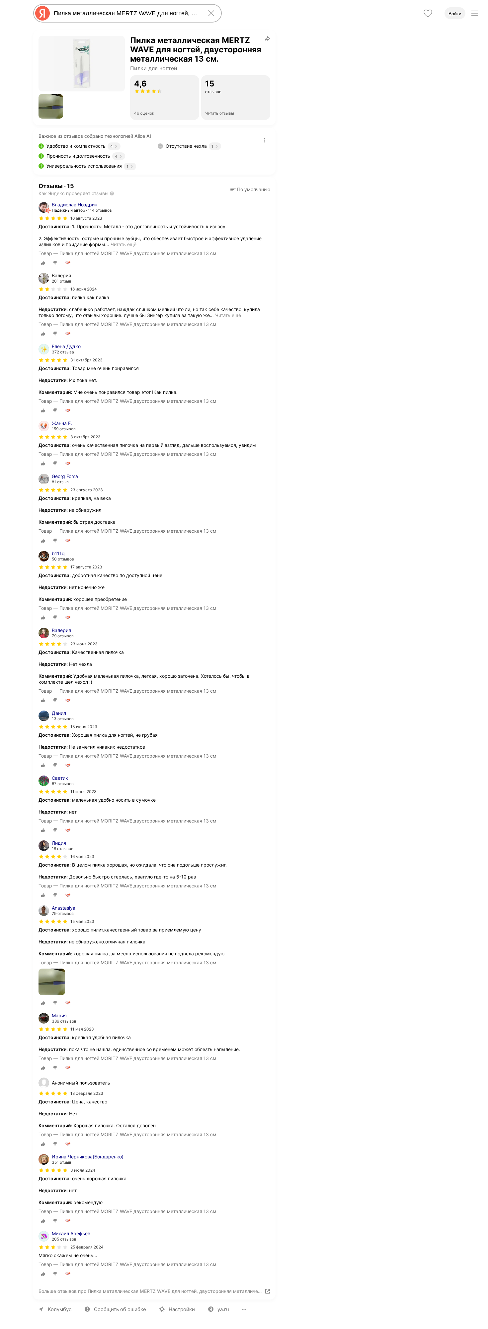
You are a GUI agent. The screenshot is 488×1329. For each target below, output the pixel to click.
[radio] (43, 262)
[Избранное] (428, 13)
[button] (51, 106)
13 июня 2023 (83, 726)
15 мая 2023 (82, 921)
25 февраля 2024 (87, 1247)
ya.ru (223, 1309)
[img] (53, 218)
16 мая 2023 (82, 856)
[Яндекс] (42, 13)
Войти (454, 13)
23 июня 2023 (84, 643)
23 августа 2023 (86, 489)
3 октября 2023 (85, 436)
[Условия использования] (264, 140)
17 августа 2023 (86, 566)
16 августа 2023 (86, 218)
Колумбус (59, 1309)
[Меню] (474, 13)
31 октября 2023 (86, 359)
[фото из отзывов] (52, 982)
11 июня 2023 (83, 791)
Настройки (182, 1309)
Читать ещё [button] (123, 244)
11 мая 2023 (82, 1029)
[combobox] (126, 13)
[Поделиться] (267, 38)
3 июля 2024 (82, 1170)
